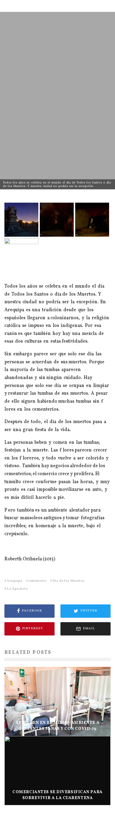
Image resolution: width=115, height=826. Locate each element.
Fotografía (43, 119)
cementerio (37, 581)
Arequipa (14, 581)
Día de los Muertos (68, 581)
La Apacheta (17, 589)
